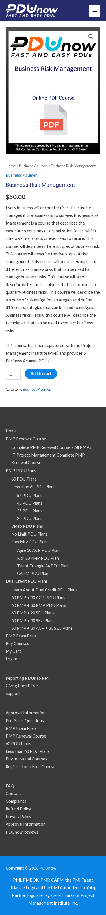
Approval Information (26, 712)
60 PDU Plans (24, 479)
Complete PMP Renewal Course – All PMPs (51, 447)
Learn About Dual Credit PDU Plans (44, 590)
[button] (91, 36)
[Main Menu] (94, 11)
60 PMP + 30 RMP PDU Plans (38, 605)
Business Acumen (33, 166)
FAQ (10, 785)
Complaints (16, 801)
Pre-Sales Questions (25, 720)
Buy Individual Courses (26, 758)
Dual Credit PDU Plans (27, 581)
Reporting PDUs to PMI (28, 678)
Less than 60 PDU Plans (33, 486)
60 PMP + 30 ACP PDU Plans (38, 597)
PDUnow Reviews (22, 832)
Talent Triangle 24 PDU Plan (43, 565)
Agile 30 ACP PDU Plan (38, 550)
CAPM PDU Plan (32, 573)
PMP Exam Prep (21, 635)
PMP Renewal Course (26, 438)
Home (11, 166)
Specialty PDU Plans (30, 541)
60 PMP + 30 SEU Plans (33, 620)
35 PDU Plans (29, 510)
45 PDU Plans (29, 503)
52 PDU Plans (29, 495)
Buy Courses (17, 643)
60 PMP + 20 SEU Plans (33, 612)
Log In (11, 658)
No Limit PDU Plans (29, 534)
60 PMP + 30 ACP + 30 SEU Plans (42, 628)
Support (13, 693)
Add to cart (41, 373)
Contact (13, 793)
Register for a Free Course (30, 766)
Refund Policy (18, 808)
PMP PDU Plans (21, 470)
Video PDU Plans (27, 526)
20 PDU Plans (29, 518)
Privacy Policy (18, 816)
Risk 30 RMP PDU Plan (38, 558)
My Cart (13, 651)
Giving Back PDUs (22, 685)
